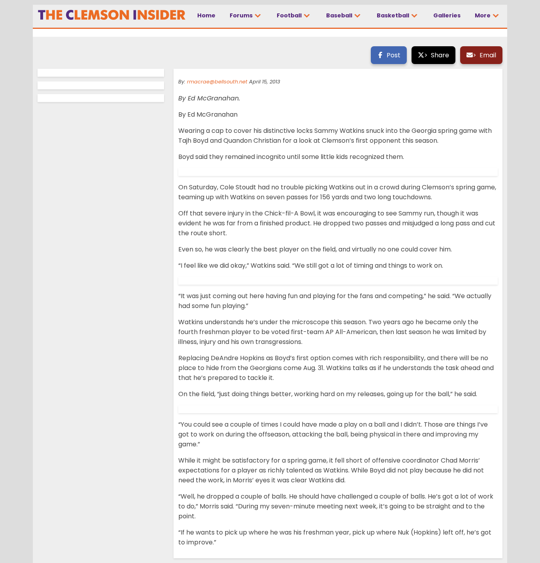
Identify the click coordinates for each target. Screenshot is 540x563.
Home (206, 15)
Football (290, 15)
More (483, 15)
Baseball (339, 15)
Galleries (447, 15)
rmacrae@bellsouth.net (217, 81)
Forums (242, 15)
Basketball (393, 15)
